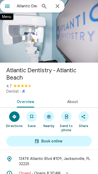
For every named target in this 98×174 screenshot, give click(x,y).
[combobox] (27, 6)
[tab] (24, 101)
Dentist (12, 91)
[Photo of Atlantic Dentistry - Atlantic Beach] (49, 31)
